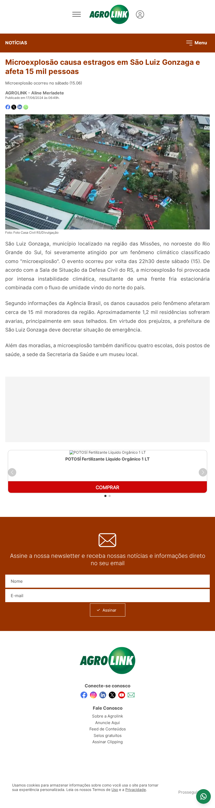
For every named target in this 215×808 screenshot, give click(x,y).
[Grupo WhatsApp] (203, 796)
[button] (12, 472)
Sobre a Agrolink (107, 716)
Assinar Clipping (107, 741)
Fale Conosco (107, 708)
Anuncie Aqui (107, 722)
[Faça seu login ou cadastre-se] (140, 14)
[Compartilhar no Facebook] (7, 107)
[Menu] (76, 14)
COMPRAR (107, 487)
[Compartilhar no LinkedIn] (19, 107)
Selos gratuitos (108, 735)
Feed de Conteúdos (107, 728)
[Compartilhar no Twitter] (13, 107)
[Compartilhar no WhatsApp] (25, 107)
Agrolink (16, 92)
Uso (114, 790)
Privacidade (135, 790)
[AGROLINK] (109, 14)
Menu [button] (200, 42)
